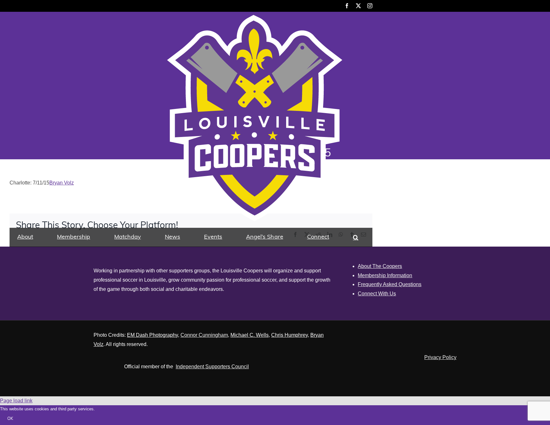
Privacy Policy (440, 357)
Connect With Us (377, 293)
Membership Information (385, 275)
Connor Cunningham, (204, 335)
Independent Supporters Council (212, 366)
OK (10, 419)
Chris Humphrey (289, 335)
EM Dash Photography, (153, 335)
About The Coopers (380, 266)
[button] (355, 237)
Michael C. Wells (249, 335)
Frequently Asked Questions (389, 284)
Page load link (16, 400)
